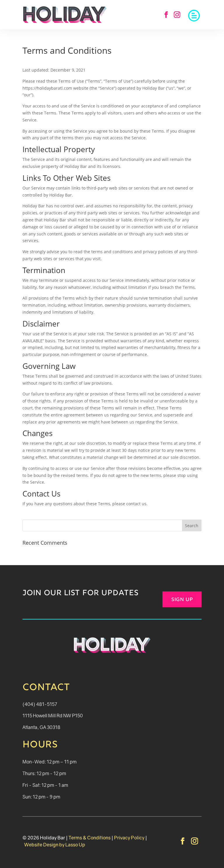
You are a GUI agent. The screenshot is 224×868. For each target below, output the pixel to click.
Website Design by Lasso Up (54, 845)
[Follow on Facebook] (166, 14)
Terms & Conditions (90, 838)
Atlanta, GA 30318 (41, 727)
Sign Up (182, 599)
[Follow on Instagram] (177, 14)
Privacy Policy (129, 838)
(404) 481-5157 (39, 704)
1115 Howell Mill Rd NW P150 (52, 715)
